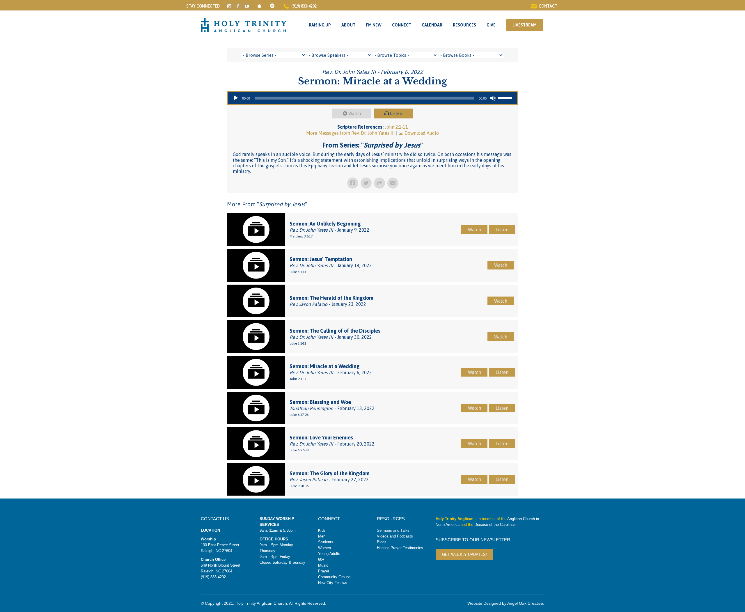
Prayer (323, 571)
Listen (396, 113)
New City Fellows (332, 583)
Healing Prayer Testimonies (400, 548)
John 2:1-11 (396, 127)
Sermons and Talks (393, 530)
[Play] (236, 98)
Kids (322, 530)
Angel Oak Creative (525, 603)
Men (321, 536)
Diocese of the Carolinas (495, 524)
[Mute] (493, 98)
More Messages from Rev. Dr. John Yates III (350, 133)
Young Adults (329, 553)
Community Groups (334, 577)
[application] (372, 98)
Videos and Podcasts (395, 536)
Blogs (381, 542)
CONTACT (548, 6)
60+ (321, 559)
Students (325, 542)
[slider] (506, 97)
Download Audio (422, 133)
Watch (354, 113)
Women (324, 548)
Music (323, 565)
